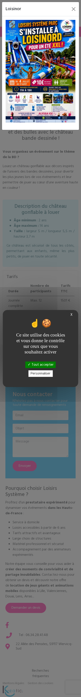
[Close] (73, 9)
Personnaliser (40, 373)
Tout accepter (42, 364)
